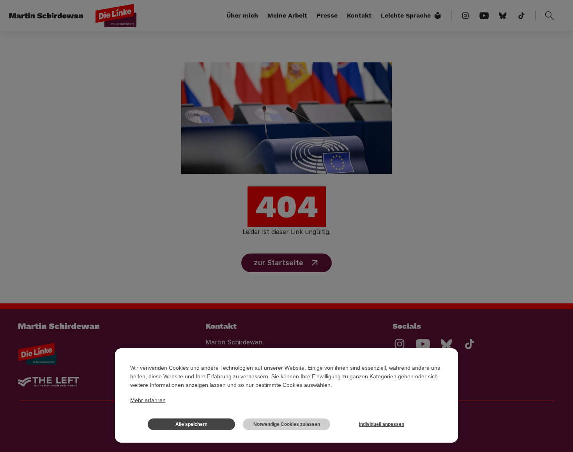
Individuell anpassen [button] (381, 424)
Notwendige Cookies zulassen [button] (286, 424)
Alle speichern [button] (191, 424)
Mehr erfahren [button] (148, 400)
